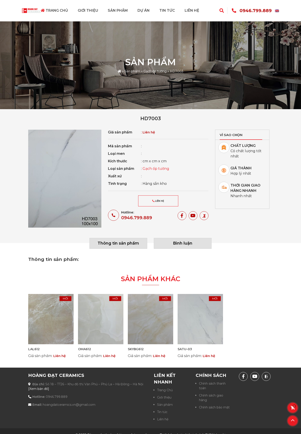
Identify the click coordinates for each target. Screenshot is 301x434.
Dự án (143, 10)
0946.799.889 (256, 10)
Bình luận (182, 243)
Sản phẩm (118, 10)
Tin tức (167, 10)
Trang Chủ (56, 10)
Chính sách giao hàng (211, 397)
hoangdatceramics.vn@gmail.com (69, 405)
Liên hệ (192, 10)
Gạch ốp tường (155, 71)
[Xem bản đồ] (38, 389)
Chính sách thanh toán (212, 386)
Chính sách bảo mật (214, 407)
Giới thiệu (88, 10)
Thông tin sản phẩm (118, 243)
